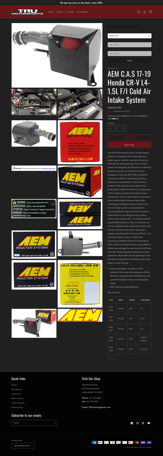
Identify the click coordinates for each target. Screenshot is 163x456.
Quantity (111, 123)
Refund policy (17, 407)
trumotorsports (134, 447)
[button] (60, 12)
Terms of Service (18, 403)
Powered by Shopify (145, 447)
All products (16, 389)
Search (14, 385)
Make (110, 40)
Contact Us (16, 394)
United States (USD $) (22, 446)
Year (109, 31)
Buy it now (129, 145)
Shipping (111, 111)
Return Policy (17, 398)
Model (110, 49)
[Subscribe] (54, 423)
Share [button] (113, 359)
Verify (129, 61)
